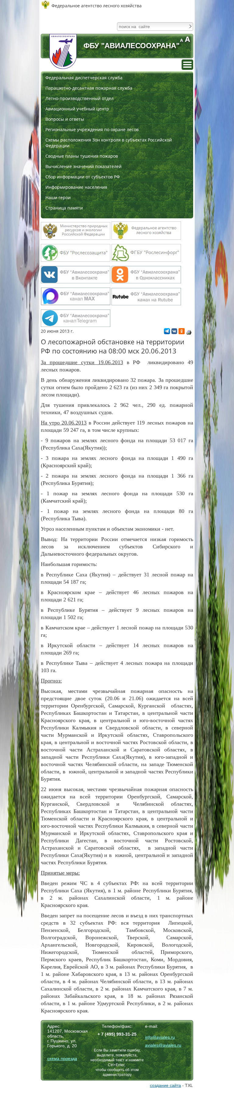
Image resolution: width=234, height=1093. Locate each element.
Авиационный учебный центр (77, 109)
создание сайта (165, 1085)
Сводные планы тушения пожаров (81, 156)
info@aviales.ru (160, 1037)
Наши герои (58, 197)
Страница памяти (64, 208)
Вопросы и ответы (64, 119)
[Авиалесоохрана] (63, 51)
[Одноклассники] (182, 332)
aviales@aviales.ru (163, 1045)
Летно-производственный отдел (79, 98)
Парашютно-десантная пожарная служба (88, 88)
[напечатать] (189, 332)
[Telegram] (167, 332)
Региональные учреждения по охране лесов (92, 129)
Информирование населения (76, 187)
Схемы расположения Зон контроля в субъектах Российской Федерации (108, 143)
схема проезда (62, 1058)
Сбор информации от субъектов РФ (82, 177)
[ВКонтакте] (174, 332)
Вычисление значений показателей (83, 166)
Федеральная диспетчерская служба (83, 78)
